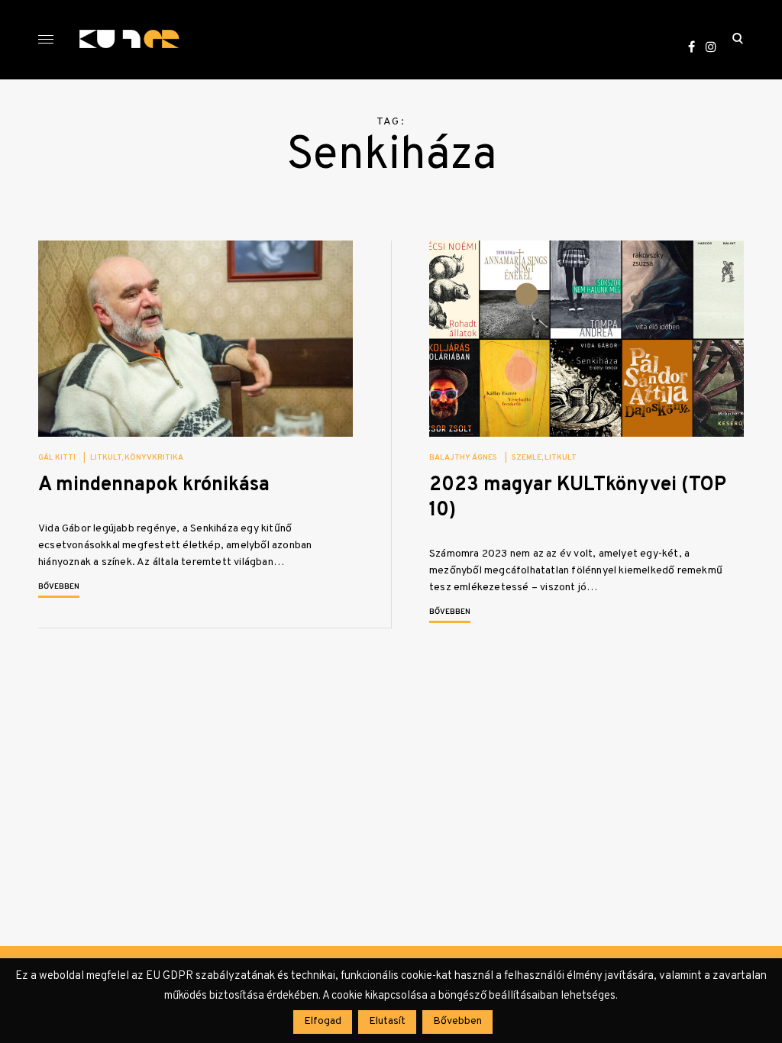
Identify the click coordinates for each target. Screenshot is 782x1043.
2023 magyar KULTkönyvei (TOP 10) (577, 498)
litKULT (105, 458)
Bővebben (58, 587)
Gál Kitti (57, 458)
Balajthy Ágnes (463, 458)
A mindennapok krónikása (154, 485)
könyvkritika (153, 458)
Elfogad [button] (322, 1021)
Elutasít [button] (387, 1021)
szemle (526, 458)
